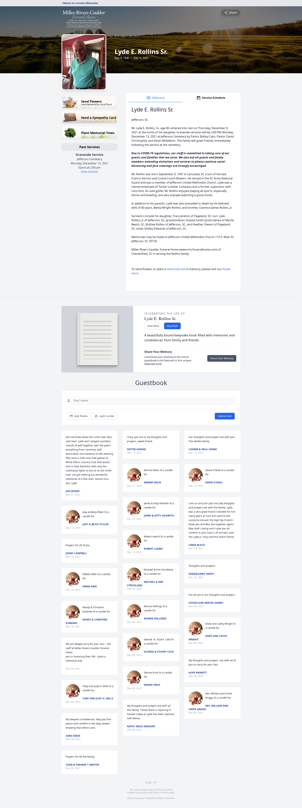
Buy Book (172, 325)
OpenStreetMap (155, 798)
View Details (89, 172)
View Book (153, 325)
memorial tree (176, 269)
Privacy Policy (141, 792)
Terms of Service (160, 792)
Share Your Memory (221, 358)
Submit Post (225, 416)
